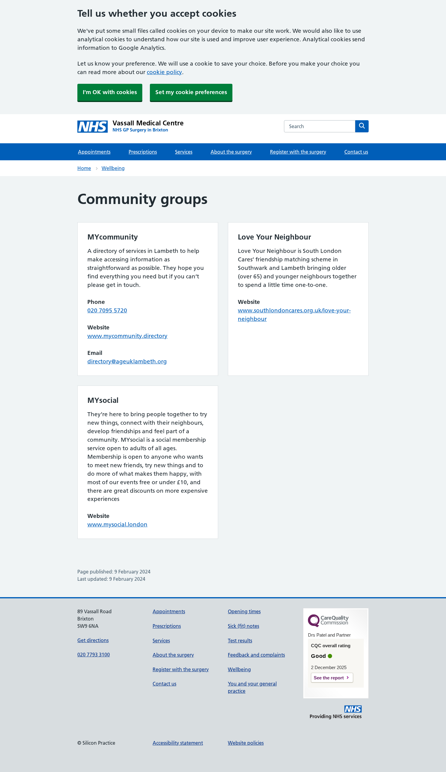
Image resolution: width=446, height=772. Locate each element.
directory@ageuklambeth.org (127, 361)
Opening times (244, 611)
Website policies (246, 743)
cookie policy (164, 72)
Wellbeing (113, 168)
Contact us (356, 152)
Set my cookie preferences (191, 92)
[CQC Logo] (328, 625)
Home (84, 168)
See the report (329, 677)
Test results (240, 641)
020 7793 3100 (93, 654)
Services (183, 152)
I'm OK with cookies (110, 92)
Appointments (94, 152)
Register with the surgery (298, 152)
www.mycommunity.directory (127, 335)
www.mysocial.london (117, 524)
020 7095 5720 (107, 310)
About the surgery (231, 152)
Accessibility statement (178, 743)
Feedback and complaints (256, 655)
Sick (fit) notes (243, 626)
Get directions (93, 640)
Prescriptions (143, 152)
